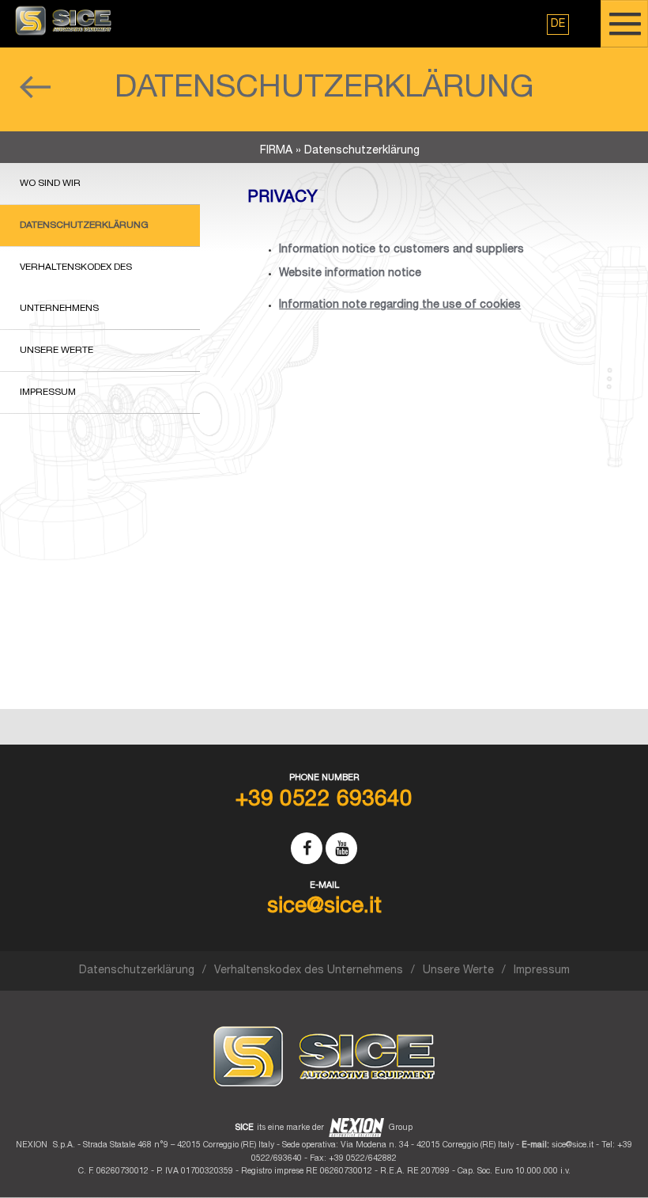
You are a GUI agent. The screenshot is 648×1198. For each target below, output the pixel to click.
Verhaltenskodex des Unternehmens (76, 288)
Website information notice (350, 273)
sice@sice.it (572, 1145)
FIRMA (276, 151)
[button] (558, 24)
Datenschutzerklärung (84, 225)
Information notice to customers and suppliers (401, 250)
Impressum (48, 392)
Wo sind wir (50, 183)
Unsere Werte (56, 350)
